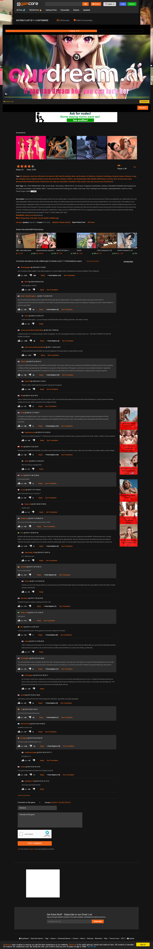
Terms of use (114, 938)
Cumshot (99, 176)
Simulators (72, 181)
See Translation (69, 275)
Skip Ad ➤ (142, 108)
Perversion (124, 179)
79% (54, 253)
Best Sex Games (37, 938)
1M (100, 253)
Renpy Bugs (25, 218)
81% (115, 253)
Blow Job (75, 176)
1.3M (121, 253)
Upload (97, 4)
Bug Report (24, 938)
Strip (79, 181)
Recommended (21, 181)
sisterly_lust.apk (30, 215)
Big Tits (62, 176)
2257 (123, 938)
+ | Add (33, 191)
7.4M (60, 253)
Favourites (65, 10)
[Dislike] (33, 324)
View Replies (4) (53, 309)
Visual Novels (108, 181)
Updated (86, 10)
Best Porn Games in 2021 (50, 176)
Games (121, 176)
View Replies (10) (52, 455)
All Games (91, 222)
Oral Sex (110, 179)
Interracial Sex (53, 179)
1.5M (80, 253)
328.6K (40, 253)
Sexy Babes (64, 181)
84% (34, 253)
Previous (18, 143)
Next (134, 143)
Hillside (79, 250)
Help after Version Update (39, 218)
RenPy (37, 181)
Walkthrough (54, 218)
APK (39, 176)
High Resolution (37, 179)
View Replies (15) (53, 375)
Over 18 (116, 179)
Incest (45, 179)
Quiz (129, 179)
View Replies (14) (52, 426)
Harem (28, 179)
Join (19, 849)
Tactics (83, 181)
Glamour (128, 176)
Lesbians (63, 179)
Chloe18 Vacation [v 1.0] (124, 250)
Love (74, 179)
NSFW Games (101, 179)
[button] (109, 4)
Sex (51, 181)
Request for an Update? (61, 802)
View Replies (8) (52, 635)
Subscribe (97, 921)
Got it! (142, 944)
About (82, 938)
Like (23, 275)
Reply (43, 275)
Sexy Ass (56, 181)
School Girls (44, 181)
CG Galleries (91, 176)
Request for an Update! (61, 222)
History (76, 10)
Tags (46, 938)
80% (95, 253)
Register (132, 4)
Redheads (30, 181)
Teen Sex (90, 181)
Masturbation (82, 179)
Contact (75, 938)
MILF (89, 179)
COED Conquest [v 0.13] (104, 250)
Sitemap (90, 938)
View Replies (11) (52, 669)
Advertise (98, 938)
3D (21, 176)
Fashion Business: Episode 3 (45, 250)
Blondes (68, 176)
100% (74, 253)
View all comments (93, 261)
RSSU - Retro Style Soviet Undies (23, 251)
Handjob (22, 179)
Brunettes (82, 176)
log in (32, 849)
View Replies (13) (55, 275)
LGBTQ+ (69, 179)
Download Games (64, 938)
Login (123, 4)
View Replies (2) (53, 341)
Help (105, 938)
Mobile (93, 179)
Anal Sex (34, 176)
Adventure (26, 176)
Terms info (91, 946)
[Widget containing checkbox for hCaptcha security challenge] (35, 834)
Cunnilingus (107, 176)
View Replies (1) (50, 606)
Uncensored (98, 181)
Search (53, 938)
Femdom (115, 176)
